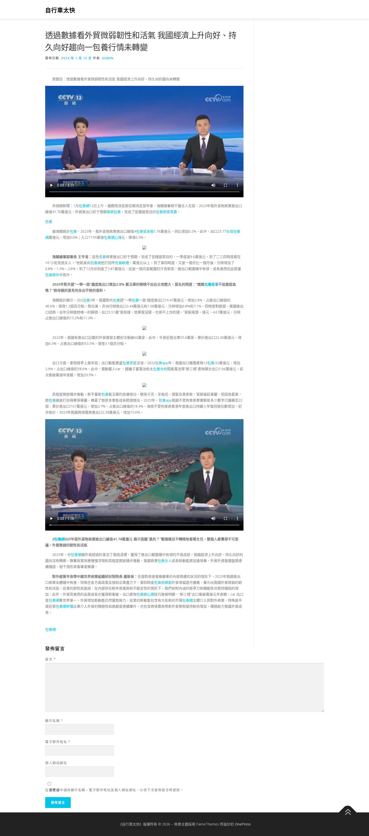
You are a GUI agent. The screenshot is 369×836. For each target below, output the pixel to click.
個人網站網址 (56, 762)
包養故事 (211, 284)
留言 (50, 659)
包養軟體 (122, 262)
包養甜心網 (145, 594)
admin (108, 58)
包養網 (84, 205)
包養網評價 (64, 606)
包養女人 (165, 560)
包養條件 (52, 274)
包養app (161, 362)
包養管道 (129, 362)
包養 (48, 221)
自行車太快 (60, 10)
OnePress (243, 824)
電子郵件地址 (57, 741)
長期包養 (114, 211)
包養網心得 (112, 237)
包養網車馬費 (166, 211)
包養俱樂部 (163, 582)
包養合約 (160, 368)
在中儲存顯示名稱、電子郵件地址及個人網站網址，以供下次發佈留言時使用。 (114, 790)
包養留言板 (145, 231)
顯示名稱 (54, 720)
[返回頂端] (348, 812)
